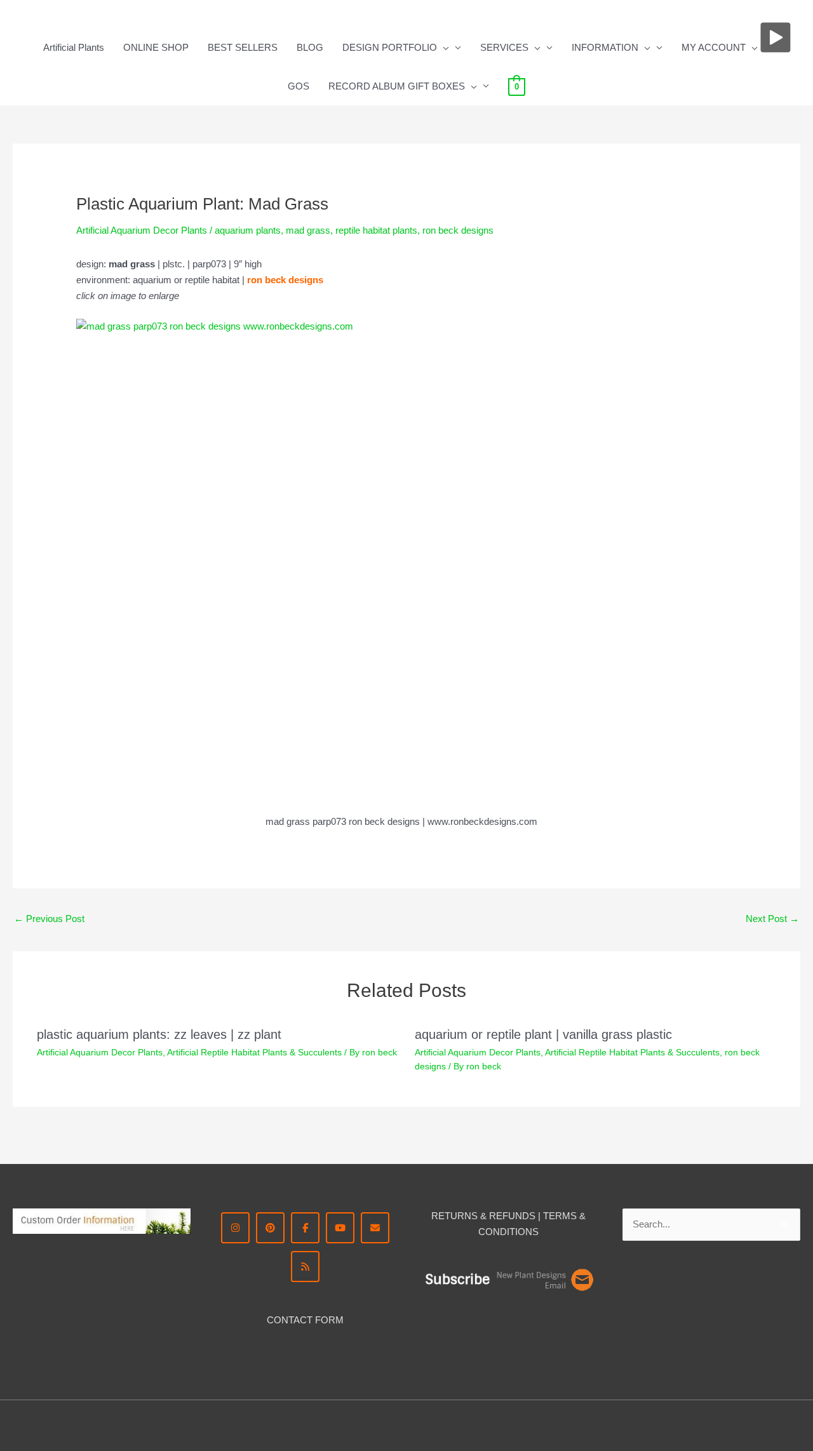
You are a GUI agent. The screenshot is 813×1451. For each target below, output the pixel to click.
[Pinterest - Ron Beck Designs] (270, 1227)
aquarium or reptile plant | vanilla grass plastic (543, 1034)
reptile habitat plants (376, 230)
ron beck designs (458, 230)
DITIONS (519, 1231)
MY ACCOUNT (714, 47)
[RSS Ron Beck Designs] (305, 1266)
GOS (298, 86)
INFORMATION (605, 47)
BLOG (310, 47)
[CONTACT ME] (375, 1227)
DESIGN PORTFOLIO (389, 47)
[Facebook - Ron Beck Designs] (305, 1227)
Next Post (772, 918)
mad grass (308, 230)
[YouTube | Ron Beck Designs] (340, 1227)
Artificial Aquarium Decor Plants (141, 230)
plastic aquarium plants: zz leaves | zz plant (159, 1034)
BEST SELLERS (243, 47)
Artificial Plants (73, 47)
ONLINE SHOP (156, 47)
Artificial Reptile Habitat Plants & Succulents (254, 1052)
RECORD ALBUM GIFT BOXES (396, 86)
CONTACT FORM (305, 1319)
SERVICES (504, 47)
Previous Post (49, 918)
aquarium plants (248, 230)
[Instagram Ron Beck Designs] (235, 1227)
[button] (443, 48)
